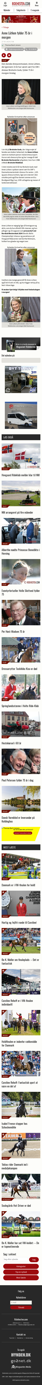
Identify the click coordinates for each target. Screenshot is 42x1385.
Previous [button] (4, 203)
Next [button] (37, 203)
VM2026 (5, 879)
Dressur (5, 469)
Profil (4, 61)
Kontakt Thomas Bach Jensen (23, 833)
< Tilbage (5, 27)
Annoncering (29, 1338)
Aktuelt (5, 544)
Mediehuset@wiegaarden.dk (26, 1325)
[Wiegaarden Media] (21, 1366)
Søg (34, 1259)
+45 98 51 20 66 (12, 1325)
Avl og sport (7, 1199)
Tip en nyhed (21, 1272)
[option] (21, 203)
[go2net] (21, 1361)
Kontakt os (20, 1338)
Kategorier (21, 1266)
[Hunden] (21, 1354)
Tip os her (11, 1338)
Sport (4, 506)
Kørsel (5, 737)
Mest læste (21, 1277)
